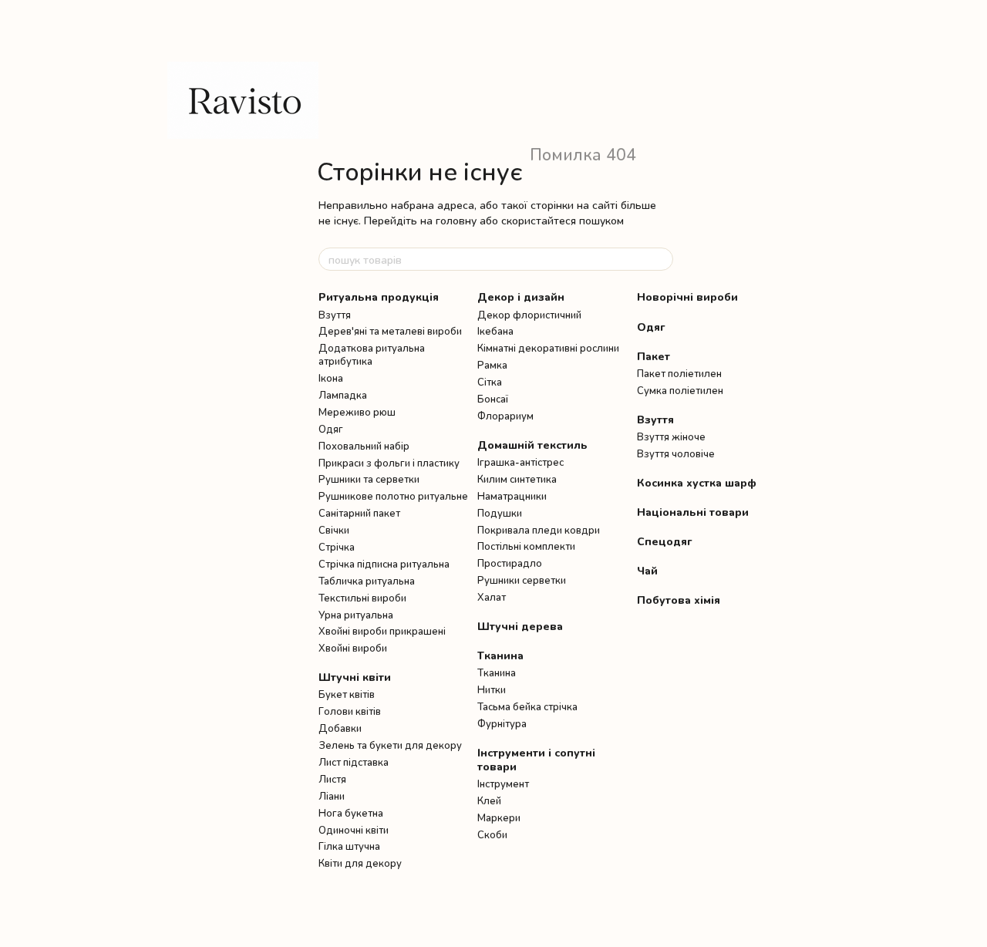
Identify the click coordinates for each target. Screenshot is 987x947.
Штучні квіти (354, 676)
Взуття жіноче (671, 436)
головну (456, 220)
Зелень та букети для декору (390, 745)
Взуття (334, 314)
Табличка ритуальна (366, 581)
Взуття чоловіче (676, 453)
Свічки (333, 530)
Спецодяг (664, 541)
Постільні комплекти (526, 546)
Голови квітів (349, 711)
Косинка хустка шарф (696, 482)
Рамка (492, 365)
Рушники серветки (521, 580)
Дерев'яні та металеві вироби (390, 331)
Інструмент (503, 783)
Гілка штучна (349, 846)
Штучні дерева (520, 625)
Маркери (498, 817)
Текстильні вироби (362, 597)
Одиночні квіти (353, 830)
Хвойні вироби (352, 648)
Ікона (330, 378)
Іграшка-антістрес (520, 462)
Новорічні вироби (687, 296)
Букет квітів (346, 694)
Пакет (653, 355)
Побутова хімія (678, 599)
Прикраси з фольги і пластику (389, 463)
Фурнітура (502, 723)
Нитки (491, 689)
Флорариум (505, 415)
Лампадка (342, 395)
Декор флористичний (529, 314)
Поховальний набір (363, 446)
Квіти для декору (360, 863)
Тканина (500, 655)
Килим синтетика (517, 479)
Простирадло (509, 563)
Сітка (489, 382)
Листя (332, 779)
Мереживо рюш (357, 412)
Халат (491, 597)
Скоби (492, 834)
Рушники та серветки (368, 479)
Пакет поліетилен (679, 373)
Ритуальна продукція (378, 296)
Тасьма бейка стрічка (527, 706)
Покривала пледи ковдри (538, 530)
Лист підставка (353, 762)
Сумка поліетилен (680, 390)
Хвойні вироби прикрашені (382, 631)
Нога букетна (350, 813)
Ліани (331, 796)
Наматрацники (512, 496)
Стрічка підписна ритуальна (384, 564)
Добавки (340, 728)
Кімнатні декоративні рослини (548, 348)
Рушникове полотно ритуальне (393, 496)
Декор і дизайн (520, 296)
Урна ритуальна (355, 614)
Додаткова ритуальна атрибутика (371, 354)
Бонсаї (492, 399)
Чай (647, 570)
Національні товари (693, 511)
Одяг (330, 429)
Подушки (499, 513)
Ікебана (495, 331)
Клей (489, 800)
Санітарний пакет (359, 513)
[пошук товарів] (660, 259)
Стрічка (336, 547)
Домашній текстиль (532, 444)
